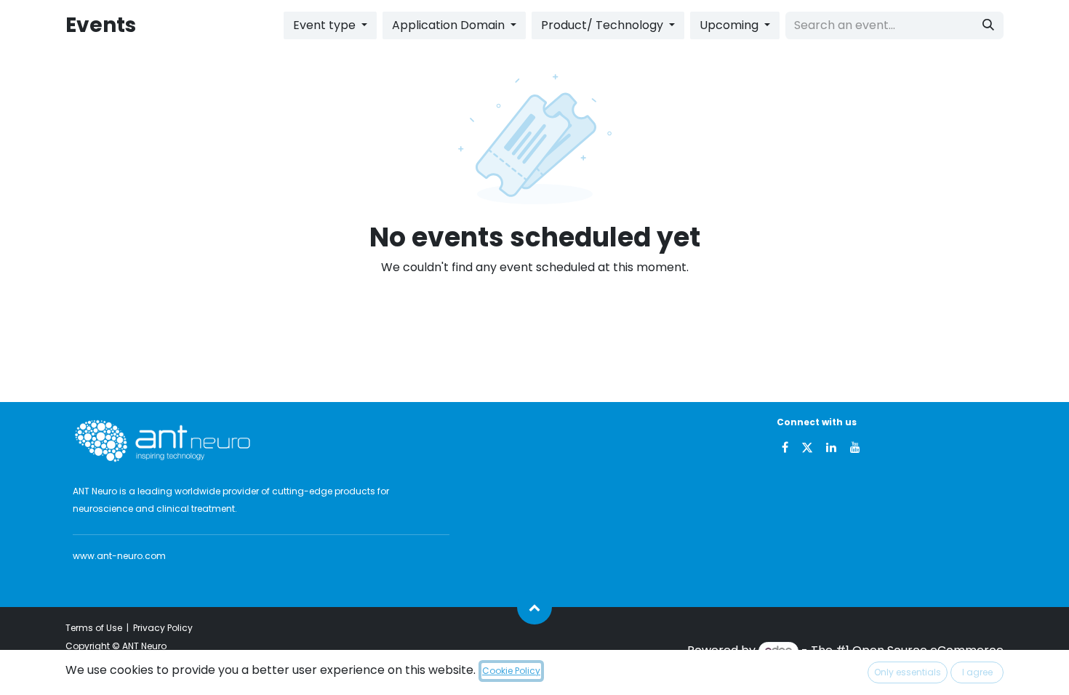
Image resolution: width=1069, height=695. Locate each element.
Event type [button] (326, 25)
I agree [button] (977, 672)
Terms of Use (93, 628)
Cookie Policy (511, 670)
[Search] (988, 25)
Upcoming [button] (730, 25)
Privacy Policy (163, 628)
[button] (534, 607)
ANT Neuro (144, 646)
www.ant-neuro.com (119, 556)
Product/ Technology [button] (603, 25)
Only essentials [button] (907, 672)
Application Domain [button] (450, 25)
